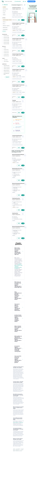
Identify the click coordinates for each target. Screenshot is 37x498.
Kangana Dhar (21, 422)
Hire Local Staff (31, 1)
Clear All (7, 77)
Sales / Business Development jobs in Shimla (18, 267)
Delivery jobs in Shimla (18, 265)
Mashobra (16, 422)
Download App (18, 1)
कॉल (23, 20)
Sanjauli (14, 422)
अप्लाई (19, 20)
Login (25, 1)
